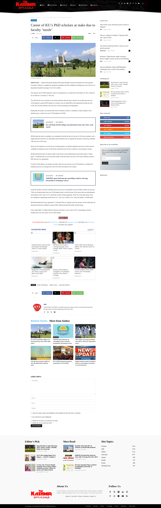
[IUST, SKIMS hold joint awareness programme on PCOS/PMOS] (63, 353)
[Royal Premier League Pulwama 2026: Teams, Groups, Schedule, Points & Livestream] (104, 85)
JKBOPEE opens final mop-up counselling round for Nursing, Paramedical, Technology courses (62, 341)
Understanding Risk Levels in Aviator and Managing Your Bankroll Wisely (118, 103)
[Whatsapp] (136, 3)
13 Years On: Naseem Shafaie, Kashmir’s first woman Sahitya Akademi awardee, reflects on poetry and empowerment (46, 467)
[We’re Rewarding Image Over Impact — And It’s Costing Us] (30, 458)
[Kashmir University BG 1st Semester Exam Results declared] (68, 448)
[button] (142, 3)
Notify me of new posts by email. (42, 423)
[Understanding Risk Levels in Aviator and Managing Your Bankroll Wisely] (104, 103)
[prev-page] (32, 369)
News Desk (103, 50)
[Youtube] (138, 3)
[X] (51, 312)
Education (38, 17)
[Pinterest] (133, 3)
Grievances (86, 496)
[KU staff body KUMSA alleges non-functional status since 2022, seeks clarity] (41, 331)
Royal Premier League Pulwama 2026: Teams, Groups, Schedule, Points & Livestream (119, 84)
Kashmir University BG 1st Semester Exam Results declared (85, 446)
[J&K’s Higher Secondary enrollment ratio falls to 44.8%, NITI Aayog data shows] (85, 331)
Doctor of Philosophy (42, 285)
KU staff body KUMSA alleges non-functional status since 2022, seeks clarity (40, 341)
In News (80, 496)
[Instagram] (130, 3)
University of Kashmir (64, 285)
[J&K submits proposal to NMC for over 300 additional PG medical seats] (41, 353)
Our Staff (74, 496)
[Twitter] (122, 3)
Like (128, 117)
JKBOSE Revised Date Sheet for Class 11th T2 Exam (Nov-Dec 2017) (86, 456)
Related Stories (39, 320)
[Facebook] (119, 3)
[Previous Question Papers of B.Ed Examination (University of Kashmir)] (104, 94)
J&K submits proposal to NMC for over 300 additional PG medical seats (40, 363)
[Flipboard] (127, 3)
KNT (33, 33)
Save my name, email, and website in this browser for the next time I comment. (57, 413)
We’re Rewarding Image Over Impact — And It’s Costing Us (46, 456)
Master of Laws (53, 285)
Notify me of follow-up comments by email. (45, 420)
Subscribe (126, 137)
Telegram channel (73, 222)
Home (32, 17)
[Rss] (127, 496)
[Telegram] (118, 496)
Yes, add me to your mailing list (41, 417)
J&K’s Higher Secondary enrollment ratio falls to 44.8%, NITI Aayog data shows (85, 341)
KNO (101, 61)
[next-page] (35, 369)
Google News (54, 222)
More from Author (59, 320)
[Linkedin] (124, 3)
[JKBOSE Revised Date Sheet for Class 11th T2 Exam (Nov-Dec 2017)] (68, 458)
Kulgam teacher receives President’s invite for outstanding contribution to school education (85, 363)
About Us (68, 496)
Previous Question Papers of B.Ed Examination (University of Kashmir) (120, 93)
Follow (127, 121)
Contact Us (93, 496)
